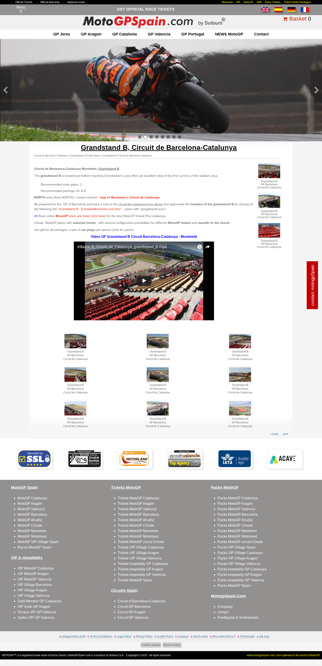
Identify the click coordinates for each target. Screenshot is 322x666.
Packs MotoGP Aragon (235, 503)
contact (261, 34)
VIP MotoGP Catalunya (36, 568)
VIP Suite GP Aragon (34, 606)
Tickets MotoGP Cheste (136, 525)
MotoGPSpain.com (79, 655)
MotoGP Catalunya (32, 498)
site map (264, 636)
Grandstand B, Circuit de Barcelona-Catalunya (126, 155)
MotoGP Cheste (30, 525)
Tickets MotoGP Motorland (138, 536)
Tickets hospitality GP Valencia (142, 575)
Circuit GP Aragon (132, 612)
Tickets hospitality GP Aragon (140, 569)
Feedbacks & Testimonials (238, 617)
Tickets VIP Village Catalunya (141, 547)
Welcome (227, 2)
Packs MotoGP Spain (234, 585)
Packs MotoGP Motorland (237, 536)
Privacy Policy (144, 636)
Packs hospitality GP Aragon (240, 575)
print (285, 434)
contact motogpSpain (312, 285)
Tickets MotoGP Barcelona (138, 514)
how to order (200, 636)
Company (225, 606)
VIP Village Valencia (34, 596)
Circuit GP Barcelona (134, 606)
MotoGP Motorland (32, 536)
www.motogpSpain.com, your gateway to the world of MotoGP (283, 655)
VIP (238, 2)
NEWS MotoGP (229, 34)
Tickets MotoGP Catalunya (138, 498)
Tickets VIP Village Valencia (139, 558)
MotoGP (248, 2)
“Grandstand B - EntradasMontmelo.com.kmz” (90, 209)
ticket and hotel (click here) (81, 216)
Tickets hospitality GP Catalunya (143, 564)
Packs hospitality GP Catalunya (242, 569)
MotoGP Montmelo (32, 531)
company (183, 636)
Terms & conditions (101, 636)
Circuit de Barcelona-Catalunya (50, 155)
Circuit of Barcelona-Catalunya (141, 601)
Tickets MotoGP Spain (135, 580)
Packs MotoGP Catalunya (238, 498)
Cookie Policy (165, 636)
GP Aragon (91, 34)
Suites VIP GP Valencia (36, 617)
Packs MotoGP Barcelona (238, 514)
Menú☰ (20, 9)
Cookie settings (151, 645)
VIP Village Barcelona (35, 585)
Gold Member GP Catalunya (39, 601)
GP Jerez (61, 34)
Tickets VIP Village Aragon (138, 553)
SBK (259, 2)
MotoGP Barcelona (32, 514)
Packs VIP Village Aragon (238, 558)
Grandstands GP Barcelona (84, 155)
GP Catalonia (124, 34)
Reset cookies (172, 645)
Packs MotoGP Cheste (235, 525)
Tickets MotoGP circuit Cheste (141, 542)
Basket (297, 19)
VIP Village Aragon (32, 590)
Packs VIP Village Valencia (239, 564)
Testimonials (247, 636)
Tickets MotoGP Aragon (136, 503)
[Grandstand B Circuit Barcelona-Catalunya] (144, 319)
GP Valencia (159, 34)
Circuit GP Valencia (133, 617)
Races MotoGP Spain (34, 547)
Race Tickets (272, 2)
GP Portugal (192, 34)
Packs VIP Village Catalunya (240, 553)
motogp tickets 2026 (73, 636)
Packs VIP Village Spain (237, 547)
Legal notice (124, 636)
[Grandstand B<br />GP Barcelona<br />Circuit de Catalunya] (269, 178)
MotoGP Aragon (30, 503)
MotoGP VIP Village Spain (38, 542)
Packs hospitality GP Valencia (241, 580)
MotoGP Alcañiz (30, 520)
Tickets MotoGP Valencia (137, 509)
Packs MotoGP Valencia (236, 509)
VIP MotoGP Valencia (34, 579)
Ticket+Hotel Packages (297, 2)
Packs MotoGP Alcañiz (235, 520)
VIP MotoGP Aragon (33, 574)
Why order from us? (223, 636)
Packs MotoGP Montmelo (237, 531)
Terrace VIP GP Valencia (37, 612)
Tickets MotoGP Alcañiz (136, 520)
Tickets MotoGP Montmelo (138, 531)
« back (274, 434)
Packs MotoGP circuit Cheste (240, 542)
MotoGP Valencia (31, 509)
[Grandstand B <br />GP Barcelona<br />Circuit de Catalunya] (75, 348)
